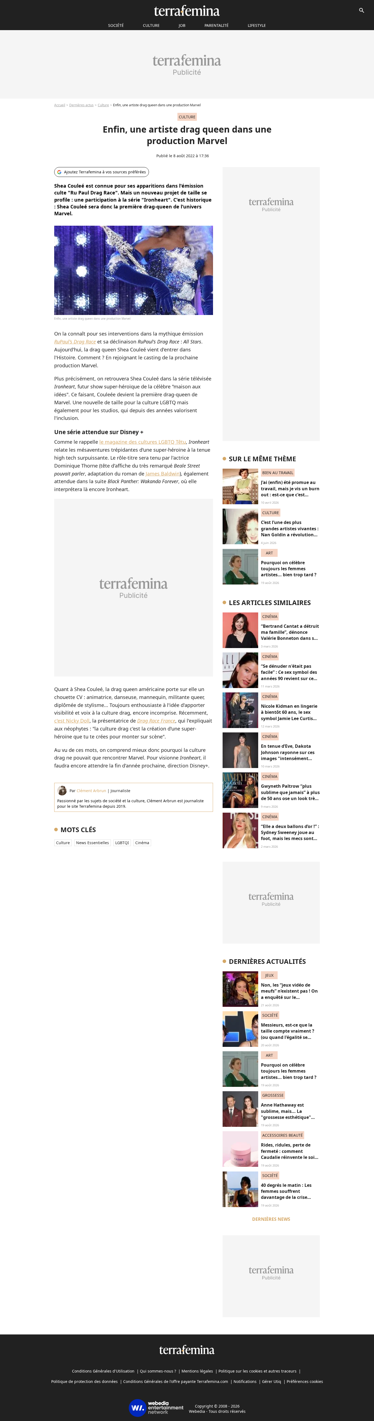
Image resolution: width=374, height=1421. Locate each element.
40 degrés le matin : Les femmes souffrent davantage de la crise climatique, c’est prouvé (287, 1194)
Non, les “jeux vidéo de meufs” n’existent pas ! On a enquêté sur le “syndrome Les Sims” (289, 994)
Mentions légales (197, 1371)
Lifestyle (257, 25)
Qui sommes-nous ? (158, 1371)
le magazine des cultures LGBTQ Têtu (142, 442)
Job (182, 25)
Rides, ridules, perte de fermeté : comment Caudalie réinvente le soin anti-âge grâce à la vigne (289, 1154)
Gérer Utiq (271, 1381)
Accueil (59, 105)
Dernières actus (81, 105)
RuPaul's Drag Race (75, 341)
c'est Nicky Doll (72, 720)
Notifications (245, 1381)
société (116, 25)
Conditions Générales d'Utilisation (103, 1371)
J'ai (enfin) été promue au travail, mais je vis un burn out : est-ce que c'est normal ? (290, 491)
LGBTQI (122, 842)
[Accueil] (187, 10)
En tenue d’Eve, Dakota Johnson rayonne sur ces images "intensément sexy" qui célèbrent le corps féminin (288, 758)
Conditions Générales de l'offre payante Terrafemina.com (175, 1381)
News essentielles (92, 842)
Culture (151, 25)
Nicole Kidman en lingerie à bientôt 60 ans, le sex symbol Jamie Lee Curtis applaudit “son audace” (289, 715)
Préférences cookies (305, 1381)
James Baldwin (163, 473)
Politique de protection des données (84, 1381)
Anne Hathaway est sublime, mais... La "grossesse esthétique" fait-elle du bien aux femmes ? (286, 1117)
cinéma (142, 842)
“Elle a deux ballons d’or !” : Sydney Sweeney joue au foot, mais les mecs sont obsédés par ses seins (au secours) (290, 838)
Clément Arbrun (91, 790)
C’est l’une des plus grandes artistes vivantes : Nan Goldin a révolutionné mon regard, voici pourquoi (290, 534)
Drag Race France (156, 720)
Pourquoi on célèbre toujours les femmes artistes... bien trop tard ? (289, 569)
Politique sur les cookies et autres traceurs (257, 1371)
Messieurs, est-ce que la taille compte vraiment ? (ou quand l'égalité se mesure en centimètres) (287, 1034)
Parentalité (217, 25)
